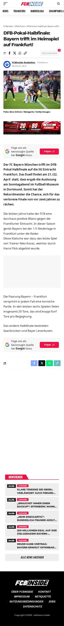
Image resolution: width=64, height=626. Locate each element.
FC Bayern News (22, 486)
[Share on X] (14, 53)
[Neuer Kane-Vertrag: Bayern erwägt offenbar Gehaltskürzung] (32, 544)
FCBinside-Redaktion (23, 62)
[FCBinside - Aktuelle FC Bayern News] (32, 3)
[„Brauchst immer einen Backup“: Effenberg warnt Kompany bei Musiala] (32, 503)
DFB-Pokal (20, 26)
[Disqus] (32, 416)
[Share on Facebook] (9, 53)
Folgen (47, 151)
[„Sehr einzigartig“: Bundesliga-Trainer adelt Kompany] (32, 516)
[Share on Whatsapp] (20, 53)
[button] (6, 3)
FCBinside (8, 26)
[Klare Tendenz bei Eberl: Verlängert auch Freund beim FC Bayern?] (32, 489)
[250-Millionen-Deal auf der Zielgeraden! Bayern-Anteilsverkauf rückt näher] (32, 530)
